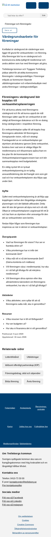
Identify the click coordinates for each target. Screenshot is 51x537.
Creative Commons (25, 524)
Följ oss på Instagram (12, 505)
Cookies (25, 520)
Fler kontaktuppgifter (12, 485)
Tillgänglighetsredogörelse (25, 528)
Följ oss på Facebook (12, 498)
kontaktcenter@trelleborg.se (23, 482)
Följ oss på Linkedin (12, 501)
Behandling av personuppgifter (25, 533)
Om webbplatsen (25, 516)
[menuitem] (9, 30)
